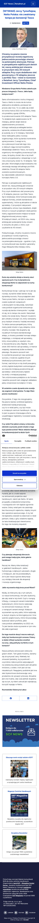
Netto (25, 23)
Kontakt (26, 920)
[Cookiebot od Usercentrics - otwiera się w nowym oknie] (28, 436)
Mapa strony (8, 918)
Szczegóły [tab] (17, 441)
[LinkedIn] (28, 698)
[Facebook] (11, 698)
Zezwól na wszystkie (19, 473)
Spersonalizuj (18, 479)
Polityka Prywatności (19, 918)
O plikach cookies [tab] (31, 441)
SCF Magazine (17, 895)
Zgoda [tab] (6, 441)
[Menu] (33, 4)
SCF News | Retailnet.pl (14, 4)
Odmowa (20, 485)
